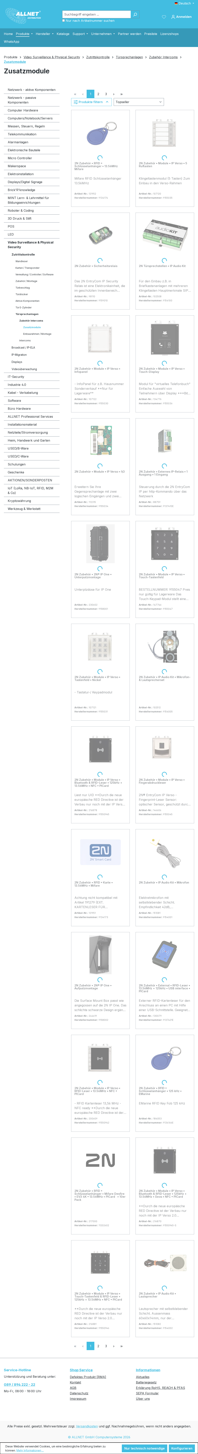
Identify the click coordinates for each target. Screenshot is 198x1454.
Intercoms (25, 340)
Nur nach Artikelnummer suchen (90, 21)
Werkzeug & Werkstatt (24, 509)
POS (11, 226)
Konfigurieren (181, 1448)
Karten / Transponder (27, 267)
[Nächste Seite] (114, 94)
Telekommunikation (22, 134)
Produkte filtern (90, 102)
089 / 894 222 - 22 (19, 1385)
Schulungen (17, 464)
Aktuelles (142, 1377)
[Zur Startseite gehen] (23, 16)
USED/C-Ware (18, 456)
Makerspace (17, 166)
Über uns (143, 1399)
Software (14, 401)
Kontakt (75, 1382)
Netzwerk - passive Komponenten (22, 100)
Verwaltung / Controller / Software (34, 274)
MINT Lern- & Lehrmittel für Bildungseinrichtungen (28, 200)
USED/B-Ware (18, 448)
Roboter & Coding (21, 210)
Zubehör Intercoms (31, 320)
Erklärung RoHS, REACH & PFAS (160, 1388)
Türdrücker (21, 294)
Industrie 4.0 (17, 385)
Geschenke (16, 472)
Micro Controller (20, 158)
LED (11, 234)
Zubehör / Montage (26, 281)
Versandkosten (87, 1426)
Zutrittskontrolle (23, 254)
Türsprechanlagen (26, 314)
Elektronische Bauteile (24, 150)
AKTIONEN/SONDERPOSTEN (30, 480)
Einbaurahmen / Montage (37, 333)
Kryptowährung (19, 501)
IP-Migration (19, 354)
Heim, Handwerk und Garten (29, 440)
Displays (17, 362)
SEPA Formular (147, 1393)
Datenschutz (79, 1393)
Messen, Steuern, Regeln (26, 126)
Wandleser (21, 261)
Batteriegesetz (146, 1382)
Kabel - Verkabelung (23, 393)
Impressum (78, 1399)
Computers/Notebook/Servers (30, 118)
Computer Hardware (23, 110)
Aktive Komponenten (27, 300)
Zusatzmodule (32, 327)
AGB (73, 1388)
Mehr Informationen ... (30, 1450)
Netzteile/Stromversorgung (28, 432)
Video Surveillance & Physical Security (30, 244)
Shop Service (81, 1370)
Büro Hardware (19, 408)
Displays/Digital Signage (25, 182)
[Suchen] (135, 14)
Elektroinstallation (21, 174)
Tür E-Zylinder (23, 307)
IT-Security (16, 377)
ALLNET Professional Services (30, 416)
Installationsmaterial (22, 424)
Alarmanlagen (18, 142)
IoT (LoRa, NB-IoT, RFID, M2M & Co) (30, 490)
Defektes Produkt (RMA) (88, 1377)
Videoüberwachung (24, 369)
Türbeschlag (22, 287)
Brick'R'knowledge (21, 190)
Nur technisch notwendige (144, 1448)
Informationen (148, 1370)
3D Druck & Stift (19, 218)
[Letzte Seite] (121, 94)
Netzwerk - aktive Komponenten (31, 90)
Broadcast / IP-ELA (23, 347)
